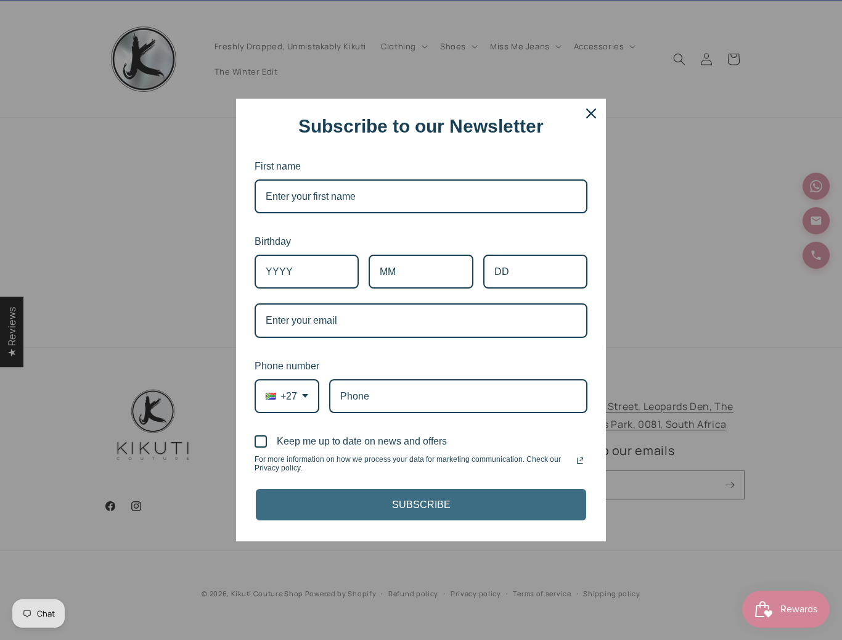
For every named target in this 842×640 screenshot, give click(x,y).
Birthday (273, 241)
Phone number (287, 366)
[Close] (591, 113)
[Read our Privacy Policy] (580, 460)
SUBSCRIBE (421, 504)
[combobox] (287, 396)
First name (278, 166)
